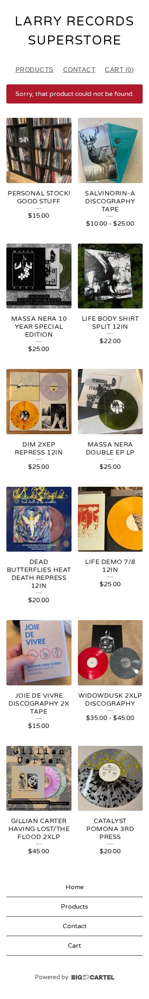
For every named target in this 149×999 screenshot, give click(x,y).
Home (75, 887)
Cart (74, 946)
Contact (79, 69)
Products (34, 69)
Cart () (119, 69)
